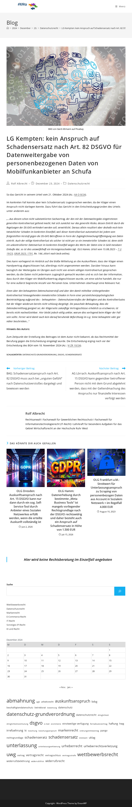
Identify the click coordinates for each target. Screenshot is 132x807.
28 (93, 671)
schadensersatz (73, 354)
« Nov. (62, 687)
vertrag (21, 755)
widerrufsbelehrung (18, 761)
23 (8, 671)
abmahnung (21, 700)
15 (110, 660)
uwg (11, 754)
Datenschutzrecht (79, 183)
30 (8, 676)
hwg (121, 723)
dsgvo (61, 354)
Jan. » (70, 687)
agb (38, 701)
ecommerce (56, 724)
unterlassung (22, 745)
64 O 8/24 (79, 194)
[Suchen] (119, 591)
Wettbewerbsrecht (16, 604)
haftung (113, 723)
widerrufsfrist (37, 761)
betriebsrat (40, 707)
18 (42, 665)
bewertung (52, 707)
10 (25, 660)
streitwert (83, 737)
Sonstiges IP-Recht (16, 624)
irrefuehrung (15, 730)
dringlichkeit (103, 715)
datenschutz (65, 707)
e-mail (47, 724)
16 (8, 665)
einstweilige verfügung (75, 723)
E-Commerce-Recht (16, 616)
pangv (103, 730)
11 (42, 660)
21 (93, 665)
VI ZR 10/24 (74, 345)
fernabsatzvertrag (98, 723)
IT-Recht (11, 620)
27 (76, 671)
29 (110, 671)
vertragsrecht (35, 755)
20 (76, 665)
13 (76, 660)
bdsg (94, 701)
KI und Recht (13, 628)
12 (59, 660)
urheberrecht (72, 746)
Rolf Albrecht (19, 183)
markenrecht (68, 730)
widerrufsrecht (55, 761)
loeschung (32, 731)
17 (25, 665)
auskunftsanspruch (72, 701)
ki (26, 730)
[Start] (8, 28)
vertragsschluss (53, 755)
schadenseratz (36, 737)
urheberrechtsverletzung (100, 746)
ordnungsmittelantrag (89, 730)
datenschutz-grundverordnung (40, 354)
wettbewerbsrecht (97, 754)
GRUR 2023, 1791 (23, 253)
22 (110, 665)
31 (25, 676)
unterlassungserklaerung (49, 746)
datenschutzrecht (86, 714)
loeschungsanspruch (47, 730)
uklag (92, 737)
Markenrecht (13, 612)
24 (25, 671)
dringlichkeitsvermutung (17, 724)
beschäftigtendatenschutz (20, 707)
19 (59, 665)
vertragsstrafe (69, 755)
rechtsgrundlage (15, 737)
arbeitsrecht (47, 701)
